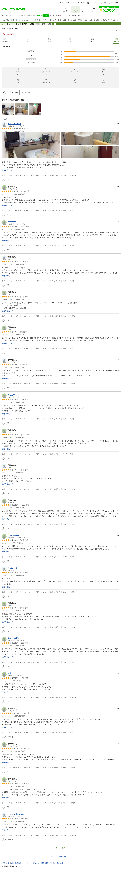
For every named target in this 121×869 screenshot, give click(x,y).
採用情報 (44, 863)
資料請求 (60, 863)
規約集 (52, 863)
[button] (8, 109)
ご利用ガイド (69, 3)
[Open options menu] (117, 123)
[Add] (116, 29)
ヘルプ (61, 3)
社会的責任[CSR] (32, 863)
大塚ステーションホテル (11, 28)
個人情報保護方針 (17, 863)
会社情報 (6, 863)
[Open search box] (4, 92)
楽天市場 (103, 3)
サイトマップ (80, 3)
